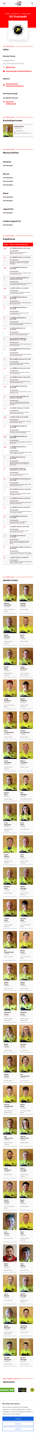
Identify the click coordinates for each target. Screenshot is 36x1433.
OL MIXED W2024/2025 (16, 457)
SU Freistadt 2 (8, 181)
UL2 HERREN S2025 (15, 368)
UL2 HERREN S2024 (15, 498)
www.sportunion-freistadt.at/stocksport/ (15, 85)
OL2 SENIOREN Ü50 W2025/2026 (19, 349)
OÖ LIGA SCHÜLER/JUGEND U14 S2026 (19, 278)
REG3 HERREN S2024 (16, 489)
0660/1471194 (10, 67)
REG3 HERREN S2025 (16, 359)
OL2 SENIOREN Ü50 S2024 (17, 516)
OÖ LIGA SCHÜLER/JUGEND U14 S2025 (19, 397)
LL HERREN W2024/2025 (17, 447)
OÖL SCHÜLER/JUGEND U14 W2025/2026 (18, 339)
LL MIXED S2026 (14, 288)
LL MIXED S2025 (14, 417)
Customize (18, 1424)
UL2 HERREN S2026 (15, 248)
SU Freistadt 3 (8, 185)
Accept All (18, 1419)
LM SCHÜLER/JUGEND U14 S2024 (19, 547)
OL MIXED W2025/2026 (16, 328)
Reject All (18, 1429)
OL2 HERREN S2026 (15, 257)
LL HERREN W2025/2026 (17, 318)
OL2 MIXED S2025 (15, 408)
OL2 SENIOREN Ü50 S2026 (17, 267)
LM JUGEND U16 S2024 (16, 535)
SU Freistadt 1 (8, 166)
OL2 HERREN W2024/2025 (17, 426)
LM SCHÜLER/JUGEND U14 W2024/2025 (17, 469)
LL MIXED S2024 (14, 557)
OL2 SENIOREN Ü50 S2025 (17, 386)
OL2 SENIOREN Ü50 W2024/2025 (19, 479)
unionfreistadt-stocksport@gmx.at (19, 71)
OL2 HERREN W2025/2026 (17, 297)
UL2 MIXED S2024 (15, 526)
